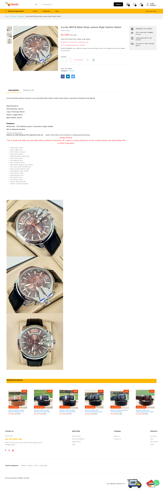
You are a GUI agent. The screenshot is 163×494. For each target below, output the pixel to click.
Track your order (150, 11)
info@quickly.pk (10, 444)
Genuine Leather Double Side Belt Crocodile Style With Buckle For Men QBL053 (67, 411)
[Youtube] (13, 450)
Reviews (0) (28, 90)
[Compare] (93, 60)
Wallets (30, 465)
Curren (67, 30)
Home (35, 11)
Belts (36, 465)
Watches (21, 16)
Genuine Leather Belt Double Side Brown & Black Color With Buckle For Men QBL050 (144, 411)
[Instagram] (9, 450)
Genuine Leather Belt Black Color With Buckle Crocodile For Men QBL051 (119, 411)
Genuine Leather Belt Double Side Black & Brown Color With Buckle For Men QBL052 (94, 411)
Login (152, 3)
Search (118, 4)
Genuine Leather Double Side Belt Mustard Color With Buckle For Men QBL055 (16, 411)
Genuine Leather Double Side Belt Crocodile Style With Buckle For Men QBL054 (42, 411)
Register (153, 5)
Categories (46, 11)
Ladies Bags (43, 465)
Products (14, 16)
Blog (56, 11)
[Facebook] (5, 450)
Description (13, 90)
